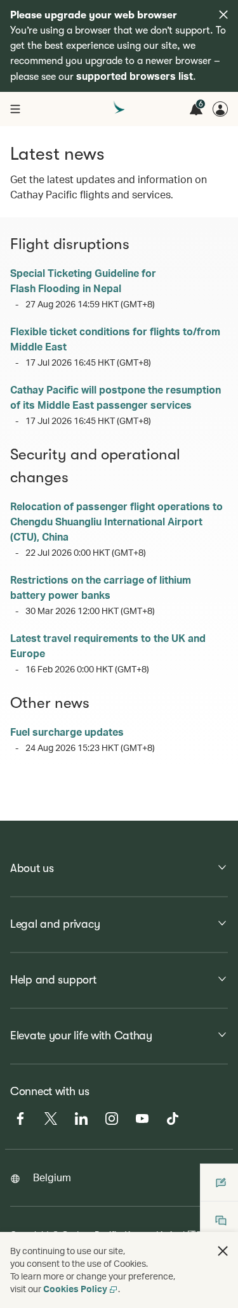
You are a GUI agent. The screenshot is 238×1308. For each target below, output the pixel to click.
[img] (223, 14)
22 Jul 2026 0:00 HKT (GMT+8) (85, 552)
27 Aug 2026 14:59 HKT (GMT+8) (90, 303)
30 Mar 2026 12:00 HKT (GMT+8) (90, 610)
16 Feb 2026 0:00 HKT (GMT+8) (87, 669)
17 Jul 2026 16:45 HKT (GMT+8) (88, 362)
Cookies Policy (75, 1288)
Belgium (52, 1177)
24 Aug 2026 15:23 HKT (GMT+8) (90, 747)
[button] (223, 1251)
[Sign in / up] (220, 109)
